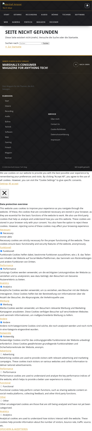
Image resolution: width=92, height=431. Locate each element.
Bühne (55, 15)
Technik (66, 15)
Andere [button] (3, 318)
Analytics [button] (4, 283)
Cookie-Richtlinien (58, 129)
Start (6, 15)
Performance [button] (6, 265)
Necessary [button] (5, 229)
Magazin (41, 22)
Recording (31, 15)
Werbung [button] (4, 300)
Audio (44, 15)
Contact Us (55, 124)
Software (80, 15)
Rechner (54, 22)
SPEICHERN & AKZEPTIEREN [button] (14, 429)
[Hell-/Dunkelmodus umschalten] (87, 5)
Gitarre (18, 15)
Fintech (28, 22)
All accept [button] (13, 183)
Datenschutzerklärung (60, 134)
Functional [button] (5, 382)
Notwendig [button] (5, 333)
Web (6, 22)
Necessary (8, 233)
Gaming (16, 22)
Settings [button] (4, 183)
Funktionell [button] (5, 247)
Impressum (55, 139)
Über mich (55, 119)
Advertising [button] (5, 350)
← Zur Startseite (13, 46)
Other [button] (3, 397)
